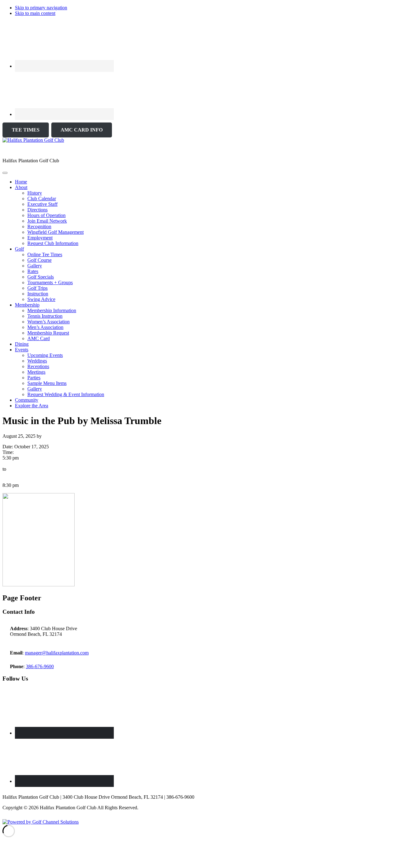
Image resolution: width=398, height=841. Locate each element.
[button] (21, 187)
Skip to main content (35, 13)
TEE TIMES (25, 129)
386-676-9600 (40, 666)
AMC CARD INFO (82, 129)
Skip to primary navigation (41, 7)
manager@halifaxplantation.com (57, 652)
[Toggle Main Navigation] (4, 173)
